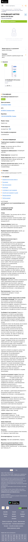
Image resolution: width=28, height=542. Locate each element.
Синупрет (14, 518)
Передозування (6, 195)
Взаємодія (5, 187)
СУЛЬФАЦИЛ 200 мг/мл (12, 80)
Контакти (6, 525)
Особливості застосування (9, 190)
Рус (16, 470)
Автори (15, 521)
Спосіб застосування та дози (10, 192)
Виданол (5, 514)
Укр (11, 470)
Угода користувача (6, 523)
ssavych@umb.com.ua (15, 491)
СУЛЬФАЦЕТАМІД (6, 104)
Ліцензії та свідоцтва (7, 521)
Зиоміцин (14, 516)
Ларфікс (22, 516)
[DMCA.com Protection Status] (22, 508)
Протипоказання (6, 185)
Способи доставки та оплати (16, 525)
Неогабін (5, 511)
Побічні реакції (6, 198)
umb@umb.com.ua (5, 491)
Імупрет (14, 514)
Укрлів (5, 516)
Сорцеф (14, 511)
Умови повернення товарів (13, 528)
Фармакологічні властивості (10, 179)
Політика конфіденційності (18, 523)
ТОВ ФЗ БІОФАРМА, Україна (8, 116)
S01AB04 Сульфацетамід (8, 110)
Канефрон (22, 514)
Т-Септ (22, 511)
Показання (5, 182)
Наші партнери (21, 521)
